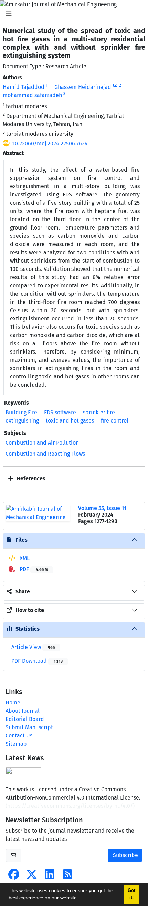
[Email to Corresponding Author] (115, 85)
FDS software (60, 412)
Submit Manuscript (29, 727)
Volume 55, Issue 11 (102, 508)
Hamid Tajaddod (23, 87)
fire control (114, 420)
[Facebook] (14, 876)
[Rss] (67, 876)
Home (13, 702)
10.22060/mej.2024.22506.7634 (50, 143)
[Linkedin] (49, 876)
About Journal (23, 711)
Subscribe (125, 855)
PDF (33, 569)
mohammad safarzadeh (32, 95)
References (30, 478)
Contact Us (19, 735)
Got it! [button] (131, 894)
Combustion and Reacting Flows (45, 453)
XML (24, 558)
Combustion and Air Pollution (42, 442)
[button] (81, 899)
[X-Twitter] (31, 876)
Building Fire (21, 412)
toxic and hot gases (70, 420)
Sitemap (16, 744)
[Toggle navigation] (72, 13)
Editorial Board (25, 719)
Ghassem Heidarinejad (82, 87)
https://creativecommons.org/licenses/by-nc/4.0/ (70, 806)
